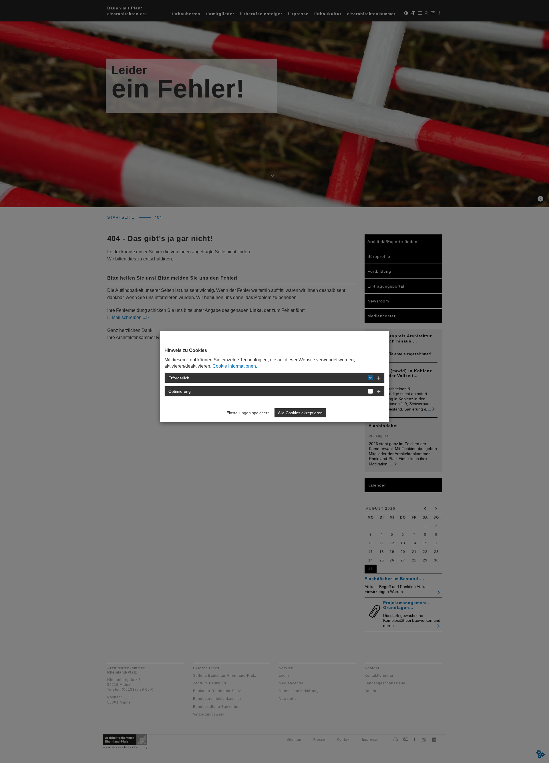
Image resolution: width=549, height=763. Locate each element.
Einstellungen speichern (248, 413)
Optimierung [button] (179, 391)
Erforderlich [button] (178, 378)
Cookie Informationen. (234, 366)
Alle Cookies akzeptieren (300, 413)
